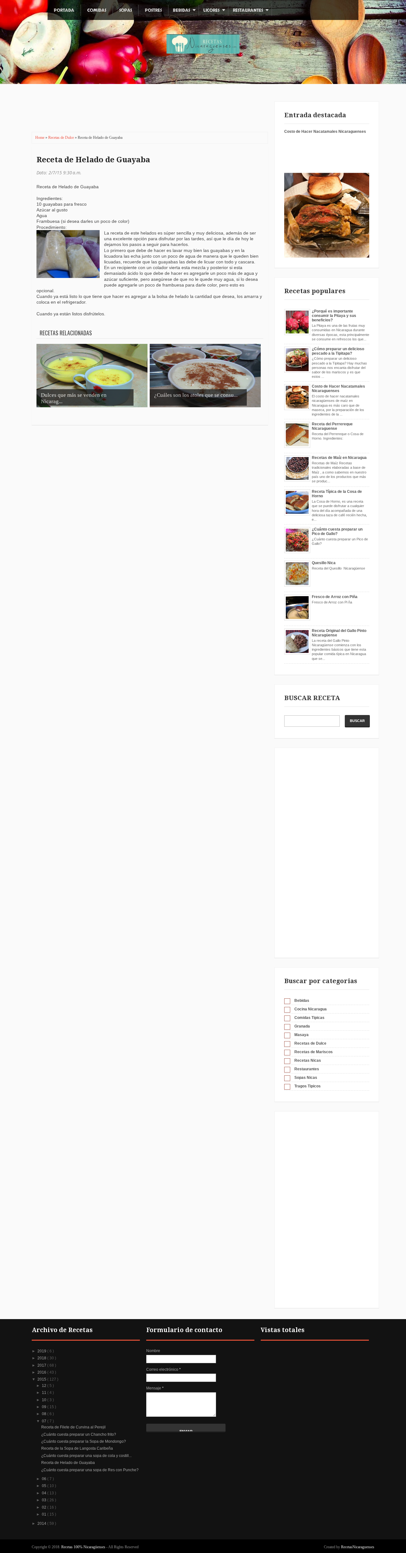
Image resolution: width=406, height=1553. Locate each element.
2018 (42, 1358)
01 (44, 1514)
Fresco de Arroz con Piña (334, 597)
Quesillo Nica (324, 563)
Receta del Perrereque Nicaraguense (332, 426)
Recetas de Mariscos (313, 1052)
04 (44, 1493)
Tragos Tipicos (307, 1086)
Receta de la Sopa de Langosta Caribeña (77, 1448)
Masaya (301, 1035)
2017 (42, 1365)
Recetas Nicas (307, 1060)
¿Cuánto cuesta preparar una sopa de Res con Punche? (90, 1470)
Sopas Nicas (305, 1077)
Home (40, 137)
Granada (302, 1026)
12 (44, 1385)
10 (44, 1400)
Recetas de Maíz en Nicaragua (339, 457)
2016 (42, 1372)
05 (44, 1486)
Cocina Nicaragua (310, 1009)
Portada (64, 10)
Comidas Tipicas (309, 1017)
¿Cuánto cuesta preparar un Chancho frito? (78, 1434)
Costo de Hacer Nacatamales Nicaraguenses (325, 131)
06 (44, 1479)
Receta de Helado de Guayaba (93, 159)
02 (44, 1507)
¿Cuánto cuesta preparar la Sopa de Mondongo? (83, 1441)
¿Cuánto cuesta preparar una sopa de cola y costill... (86, 1455)
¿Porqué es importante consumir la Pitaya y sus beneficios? (334, 316)
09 (44, 1407)
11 (44, 1392)
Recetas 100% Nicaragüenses (83, 1547)
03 (44, 1500)
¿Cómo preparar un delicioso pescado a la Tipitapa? (338, 351)
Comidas (96, 10)
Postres (153, 10)
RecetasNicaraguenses (357, 1547)
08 (44, 1414)
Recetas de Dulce (61, 137)
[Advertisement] (145, 112)
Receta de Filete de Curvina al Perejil (73, 1427)
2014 (42, 1523)
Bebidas (181, 10)
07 (44, 1421)
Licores (211, 10)
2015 (42, 1379)
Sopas (125, 10)
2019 (42, 1351)
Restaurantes (248, 10)
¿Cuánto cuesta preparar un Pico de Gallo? (337, 531)
